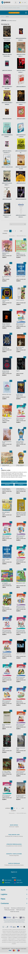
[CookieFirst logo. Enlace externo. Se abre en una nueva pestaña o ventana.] (1, 468)
